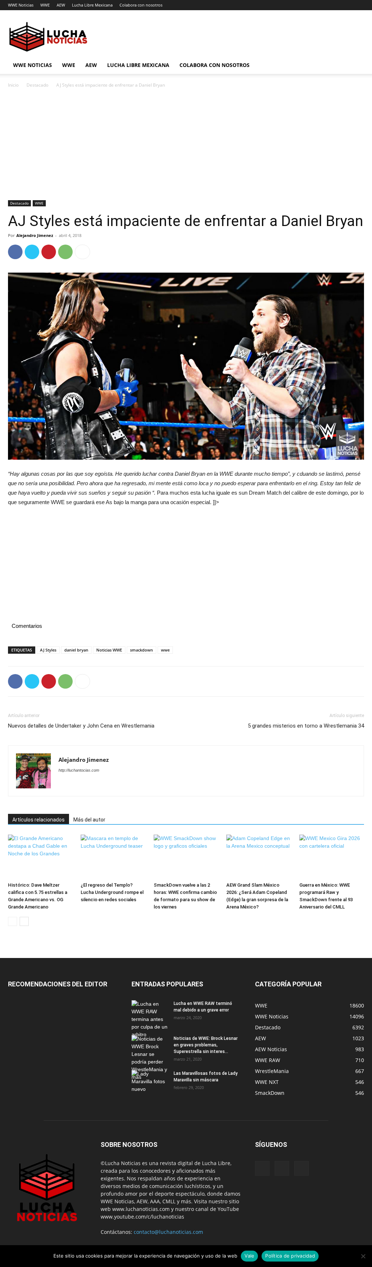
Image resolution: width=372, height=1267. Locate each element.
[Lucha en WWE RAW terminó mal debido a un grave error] (150, 1019)
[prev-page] (12, 921)
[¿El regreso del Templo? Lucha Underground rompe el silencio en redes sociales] (113, 857)
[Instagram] (282, 1168)
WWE (45, 5)
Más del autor (89, 820)
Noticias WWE (109, 650)
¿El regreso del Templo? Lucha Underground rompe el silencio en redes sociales (112, 892)
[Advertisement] (186, 146)
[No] (363, 1256)
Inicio (13, 85)
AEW (61, 5)
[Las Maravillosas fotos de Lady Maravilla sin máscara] (150, 1083)
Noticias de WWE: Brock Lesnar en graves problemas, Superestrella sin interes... (206, 1045)
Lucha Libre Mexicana (92, 5)
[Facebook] (15, 252)
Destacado (37, 85)
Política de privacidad (290, 1256)
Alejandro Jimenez (34, 235)
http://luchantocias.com (78, 770)
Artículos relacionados (38, 820)
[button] (355, 65)
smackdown (141, 650)
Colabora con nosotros (141, 5)
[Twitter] (32, 252)
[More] (82, 252)
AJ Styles (48, 650)
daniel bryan (76, 650)
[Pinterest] (48, 252)
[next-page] (24, 921)
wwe (165, 650)
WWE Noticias (20, 5)
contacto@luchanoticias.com (168, 1231)
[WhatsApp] (65, 252)
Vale (249, 1256)
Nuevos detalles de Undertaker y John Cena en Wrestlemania (81, 725)
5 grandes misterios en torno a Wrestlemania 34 (306, 725)
